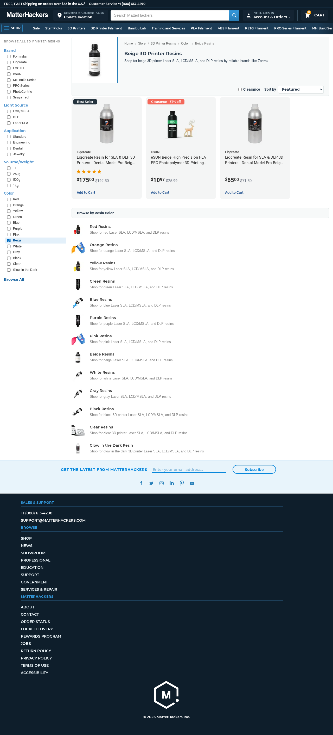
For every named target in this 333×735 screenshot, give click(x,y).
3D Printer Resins (163, 43)
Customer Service (103, 4)
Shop (26, 538)
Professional (35, 560)
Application (15, 130)
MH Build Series (24, 80)
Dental (18, 148)
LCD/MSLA (21, 111)
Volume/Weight (19, 162)
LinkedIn (171, 483)
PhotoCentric (22, 92)
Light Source (16, 105)
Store (142, 43)
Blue (16, 223)
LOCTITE (19, 68)
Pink (16, 234)
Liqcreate (20, 62)
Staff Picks (53, 28)
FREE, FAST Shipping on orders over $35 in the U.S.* (44, 4)
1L (15, 168)
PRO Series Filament (290, 28)
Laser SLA (20, 123)
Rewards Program (41, 636)
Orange (18, 205)
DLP (16, 117)
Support (30, 574)
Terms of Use (35, 665)
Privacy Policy (36, 658)
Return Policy (36, 651)
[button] (80, 15)
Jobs (26, 643)
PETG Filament (256, 28)
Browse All (14, 279)
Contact (30, 614)
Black (17, 258)
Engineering (21, 142)
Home (128, 43)
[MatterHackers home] (27, 15)
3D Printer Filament (106, 28)
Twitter (151, 483)
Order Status (35, 621)
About (27, 607)
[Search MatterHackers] (234, 15)
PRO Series (21, 86)
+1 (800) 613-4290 (131, 4)
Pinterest (181, 483)
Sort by (270, 89)
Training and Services (168, 28)
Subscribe (254, 469)
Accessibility (34, 672)
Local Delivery (37, 629)
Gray (16, 252)
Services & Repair (39, 589)
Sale (36, 28)
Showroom (33, 553)
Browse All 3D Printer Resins (32, 41)
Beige (17, 240)
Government (34, 582)
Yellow (18, 211)
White (17, 246)
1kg (15, 186)
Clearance (251, 89)
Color (185, 43)
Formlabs (20, 56)
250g (16, 174)
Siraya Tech (21, 97)
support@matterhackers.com (53, 520)
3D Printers (76, 28)
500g (16, 180)
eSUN (17, 74)
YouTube (191, 483)
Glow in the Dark (25, 270)
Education (32, 567)
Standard (19, 137)
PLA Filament (201, 28)
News (27, 545)
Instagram (161, 483)
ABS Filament (228, 28)
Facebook (141, 483)
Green (17, 217)
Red (16, 199)
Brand (10, 50)
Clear (17, 264)
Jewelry (18, 154)
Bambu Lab (137, 28)
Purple (17, 229)
